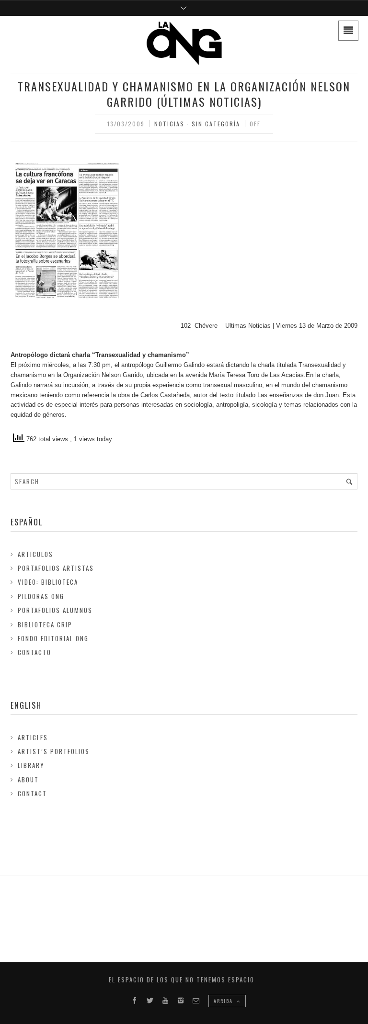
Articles (33, 737)
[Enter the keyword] (349, 481)
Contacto (34, 652)
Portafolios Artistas (56, 568)
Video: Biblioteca (48, 582)
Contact (32, 793)
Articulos (35, 554)
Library (31, 765)
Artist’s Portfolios (54, 751)
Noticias (169, 124)
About (28, 779)
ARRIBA (224, 1000)
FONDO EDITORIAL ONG (53, 638)
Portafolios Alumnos (55, 610)
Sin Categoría (216, 124)
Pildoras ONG (41, 596)
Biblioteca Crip (45, 624)
